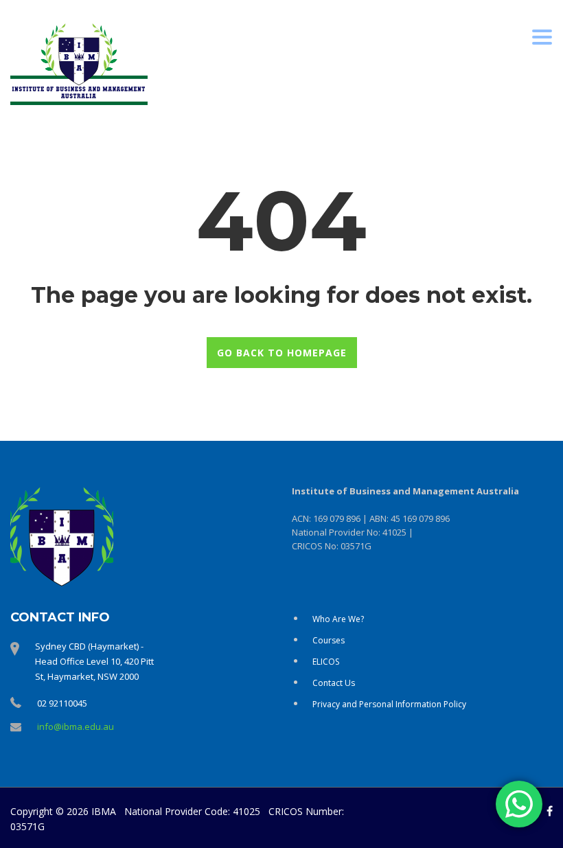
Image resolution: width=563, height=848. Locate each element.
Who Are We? (338, 619)
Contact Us (333, 683)
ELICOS (325, 661)
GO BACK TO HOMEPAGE (282, 352)
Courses (328, 640)
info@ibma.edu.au (75, 726)
